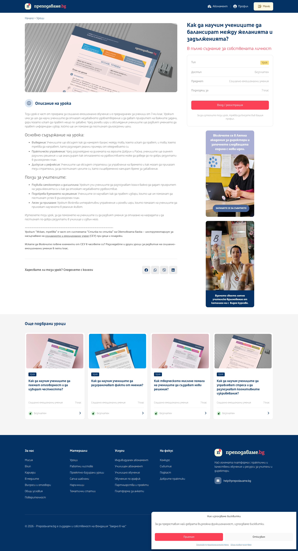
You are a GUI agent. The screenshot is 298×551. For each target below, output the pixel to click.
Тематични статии (83, 491)
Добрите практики (172, 479)
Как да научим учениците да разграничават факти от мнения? (117, 383)
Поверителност (35, 497)
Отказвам (259, 537)
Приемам (188, 537)
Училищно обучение (127, 472)
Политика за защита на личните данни (212, 545)
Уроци (40, 18)
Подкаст (165, 472)
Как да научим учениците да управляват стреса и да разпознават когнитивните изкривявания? (238, 387)
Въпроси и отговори (38, 485)
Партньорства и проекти (132, 485)
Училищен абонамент (129, 466)
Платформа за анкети (129, 491)
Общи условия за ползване (241, 545)
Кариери (30, 472)
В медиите (32, 479)
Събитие (166, 466)
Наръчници (77, 485)
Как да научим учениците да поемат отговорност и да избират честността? (49, 385)
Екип (28, 466)
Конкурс (165, 460)
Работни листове (81, 466)
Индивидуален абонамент (131, 460)
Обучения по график (127, 479)
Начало (29, 18)
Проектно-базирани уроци (87, 472)
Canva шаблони (79, 479)
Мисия (29, 460)
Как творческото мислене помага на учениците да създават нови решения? (179, 385)
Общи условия (34, 491)
